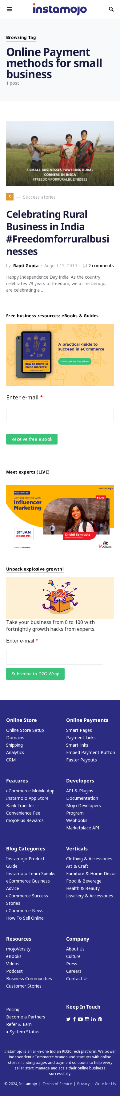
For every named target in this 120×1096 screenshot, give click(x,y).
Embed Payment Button (90, 752)
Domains (15, 737)
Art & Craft (77, 866)
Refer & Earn (19, 1024)
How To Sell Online (25, 918)
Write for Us (105, 1083)
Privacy (83, 1083)
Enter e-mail (24, 397)
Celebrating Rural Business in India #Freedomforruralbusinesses (57, 232)
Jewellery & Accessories (89, 896)
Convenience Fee (23, 813)
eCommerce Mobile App (30, 791)
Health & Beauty (83, 888)
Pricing (12, 1009)
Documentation (82, 798)
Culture (73, 956)
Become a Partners (25, 1017)
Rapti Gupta (25, 265)
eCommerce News (24, 910)
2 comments (101, 265)
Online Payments (87, 720)
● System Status (22, 1032)
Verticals (77, 848)
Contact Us (77, 978)
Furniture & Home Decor (91, 873)
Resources (18, 938)
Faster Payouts (81, 760)
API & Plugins (79, 791)
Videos (12, 964)
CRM (11, 760)
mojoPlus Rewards (25, 820)
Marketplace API (82, 828)
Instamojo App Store (27, 798)
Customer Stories (24, 986)
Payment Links (81, 737)
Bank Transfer (20, 805)
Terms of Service (57, 1083)
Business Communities (29, 978)
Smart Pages (79, 730)
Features (17, 780)
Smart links (77, 745)
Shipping (14, 745)
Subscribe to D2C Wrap (35, 673)
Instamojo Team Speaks (30, 873)
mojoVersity (18, 949)
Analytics (15, 752)
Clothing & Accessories (89, 859)
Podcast (14, 971)
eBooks (14, 956)
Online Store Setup (25, 730)
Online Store (21, 720)
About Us (75, 949)
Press (71, 964)
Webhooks (76, 820)
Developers (80, 780)
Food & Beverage (84, 881)
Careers (74, 971)
